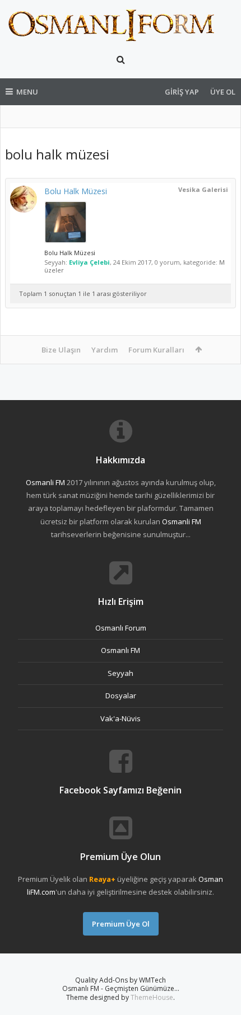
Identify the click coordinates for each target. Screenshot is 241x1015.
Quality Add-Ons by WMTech (120, 980)
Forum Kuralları (156, 350)
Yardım (104, 350)
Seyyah (120, 673)
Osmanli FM (45, 482)
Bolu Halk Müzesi (75, 191)
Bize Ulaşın (61, 350)
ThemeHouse (152, 997)
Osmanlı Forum (120, 628)
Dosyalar (120, 695)
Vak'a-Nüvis (120, 718)
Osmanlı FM (120, 650)
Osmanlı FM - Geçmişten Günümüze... (120, 988)
